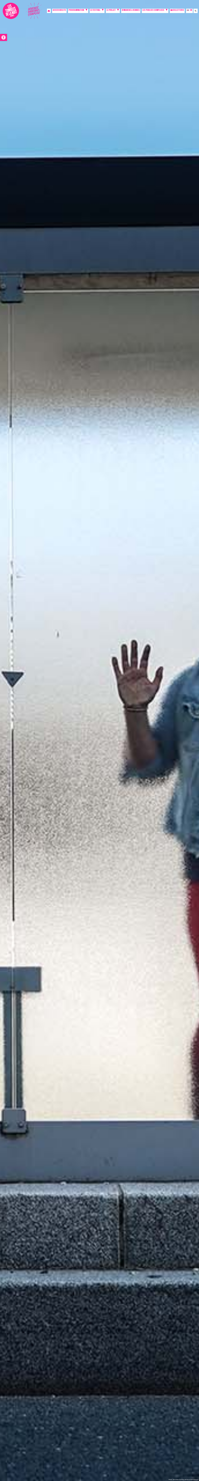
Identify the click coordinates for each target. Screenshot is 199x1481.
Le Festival (95, 10)
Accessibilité (59, 10)
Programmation (76, 10)
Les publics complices (153, 10)
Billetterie (178, 10)
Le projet (111, 10)
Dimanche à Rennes (131, 10)
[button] (3, 37)
